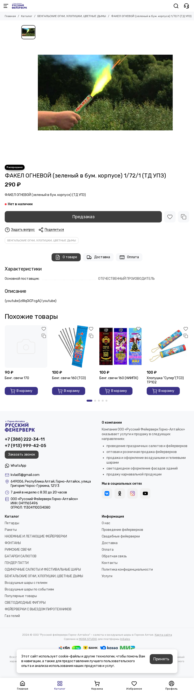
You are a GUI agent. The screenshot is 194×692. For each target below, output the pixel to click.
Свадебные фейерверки (121, 536)
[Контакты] (186, 6)
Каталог (26, 16)
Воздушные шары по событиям (29, 589)
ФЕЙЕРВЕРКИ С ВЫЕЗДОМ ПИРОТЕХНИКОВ (38, 609)
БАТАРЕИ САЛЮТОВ (20, 556)
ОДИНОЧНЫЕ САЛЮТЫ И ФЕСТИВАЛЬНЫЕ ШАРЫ (43, 570)
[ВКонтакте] (107, 493)
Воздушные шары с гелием (26, 583)
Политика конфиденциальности (127, 570)
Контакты (110, 563)
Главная (10, 16)
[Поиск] (176, 6)
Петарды (12, 523)
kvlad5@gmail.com (25, 475)
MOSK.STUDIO (88, 639)
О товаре (70, 257)
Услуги (107, 576)
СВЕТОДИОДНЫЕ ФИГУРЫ (25, 603)
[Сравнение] (183, 216)
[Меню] (6, 6)
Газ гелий (12, 616)
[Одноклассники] (120, 493)
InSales (125, 639)
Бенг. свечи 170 (17, 378)
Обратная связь (114, 556)
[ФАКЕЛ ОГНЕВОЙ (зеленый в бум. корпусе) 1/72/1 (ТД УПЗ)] (105, 92)
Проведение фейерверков (122, 530)
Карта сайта (163, 634)
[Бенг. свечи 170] (26, 346)
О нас (106, 523)
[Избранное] (170, 216)
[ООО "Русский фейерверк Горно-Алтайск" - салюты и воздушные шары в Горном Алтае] (19, 6)
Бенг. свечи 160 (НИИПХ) (118, 378)
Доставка (102, 257)
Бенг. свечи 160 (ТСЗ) (69, 378)
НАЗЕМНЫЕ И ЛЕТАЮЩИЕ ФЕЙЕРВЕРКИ (36, 536)
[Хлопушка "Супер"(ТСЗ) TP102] (168, 346)
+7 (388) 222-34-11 (25, 439)
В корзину (24, 391)
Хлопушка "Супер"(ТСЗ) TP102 (165, 380)
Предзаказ (83, 216)
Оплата (133, 257)
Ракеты (11, 530)
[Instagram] (132, 493)
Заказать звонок (21, 454)
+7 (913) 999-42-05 (25, 445)
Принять (161, 659)
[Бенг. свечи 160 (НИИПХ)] (120, 346)
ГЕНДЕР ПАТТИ (17, 563)
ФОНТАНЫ (13, 543)
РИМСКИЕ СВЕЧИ (18, 550)
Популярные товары (21, 596)
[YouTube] (145, 493)
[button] (89, 401)
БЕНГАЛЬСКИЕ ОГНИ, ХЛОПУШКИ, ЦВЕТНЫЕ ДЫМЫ (71, 16)
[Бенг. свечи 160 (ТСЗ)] (73, 346)
